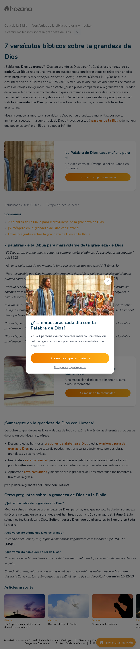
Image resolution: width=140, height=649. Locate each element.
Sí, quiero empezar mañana (70, 358)
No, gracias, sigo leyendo (70, 367)
